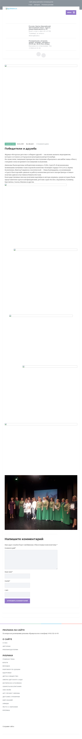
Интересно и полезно (12, 683)
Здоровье (7, 673)
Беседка (6, 666)
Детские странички (11, 696)
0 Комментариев (42, 144)
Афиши (6, 703)
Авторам (37, 4)
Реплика (6, 710)
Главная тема (10, 144)
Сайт (6, 590)
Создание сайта (8, 726)
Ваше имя (9, 572)
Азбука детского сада (13, 679)
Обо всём (7, 690)
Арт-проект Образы (11, 693)
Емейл (7, 581)
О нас (30, 4)
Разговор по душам (11, 669)
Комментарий (10, 548)
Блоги (5, 662)
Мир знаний (8, 700)
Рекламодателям (47, 4)
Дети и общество (10, 676)
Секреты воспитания (12, 686)
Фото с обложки (10, 707)
